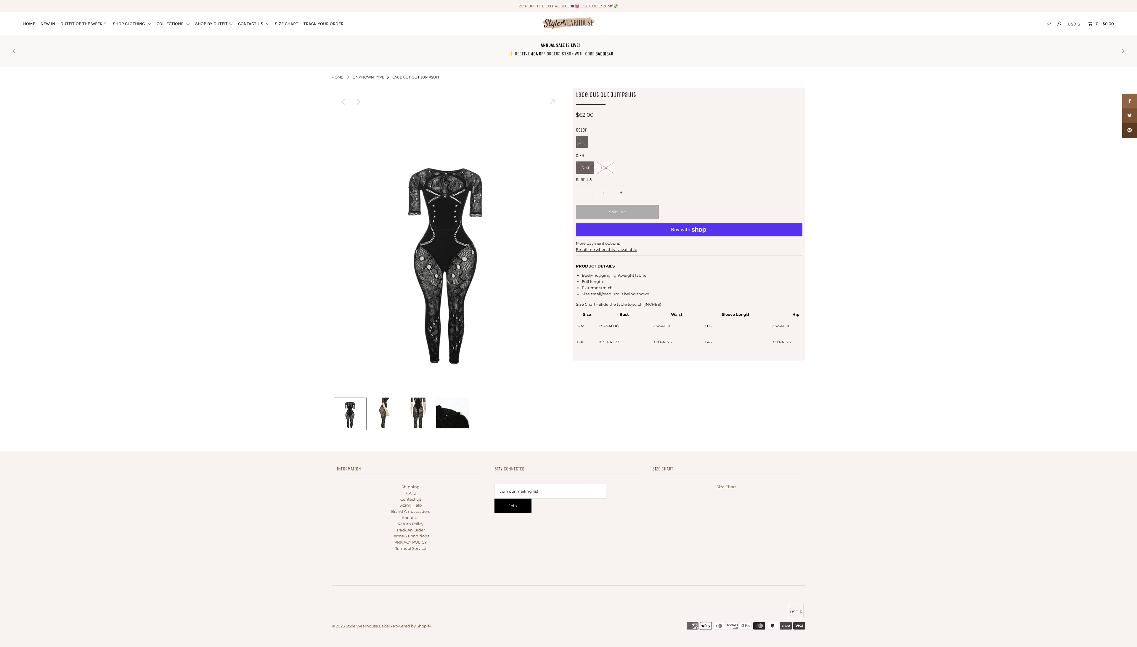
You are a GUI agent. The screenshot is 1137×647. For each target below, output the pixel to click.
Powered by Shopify (412, 626)
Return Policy (410, 523)
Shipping (411, 486)
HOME (29, 23)
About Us (410, 517)
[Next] (357, 101)
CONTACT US (251, 23)
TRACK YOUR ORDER (323, 23)
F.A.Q (411, 493)
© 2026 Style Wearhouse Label (361, 626)
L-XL (605, 167)
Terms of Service (410, 548)
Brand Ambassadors (410, 511)
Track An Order (410, 530)
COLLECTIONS (171, 23)
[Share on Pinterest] (1129, 130)
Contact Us (410, 499)
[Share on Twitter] (1129, 115)
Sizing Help (410, 505)
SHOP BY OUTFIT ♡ (214, 23)
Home (337, 77)
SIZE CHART (286, 23)
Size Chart (726, 486)
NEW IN (48, 23)
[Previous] (343, 101)
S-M (585, 167)
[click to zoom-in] (552, 101)
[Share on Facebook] (1129, 101)
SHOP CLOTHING (129, 23)
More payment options (598, 243)
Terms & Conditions (410, 536)
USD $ (1074, 24)
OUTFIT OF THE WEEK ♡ (83, 23)
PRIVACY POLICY (410, 542)
